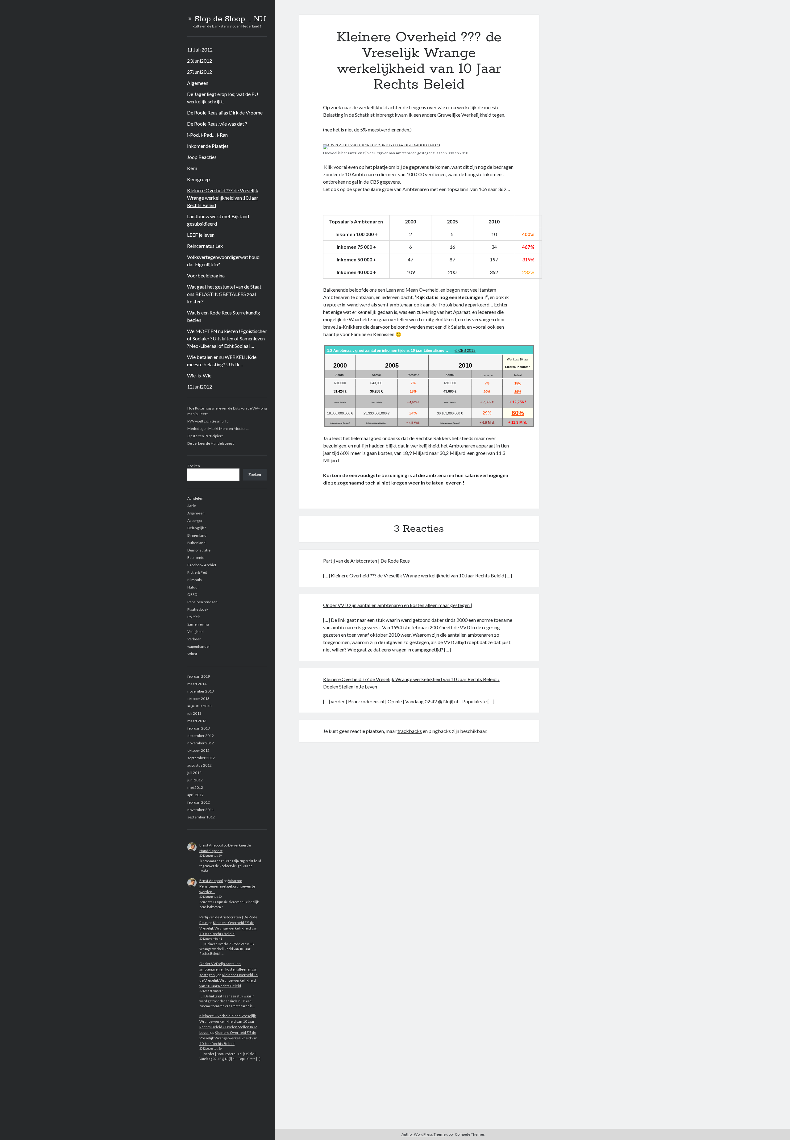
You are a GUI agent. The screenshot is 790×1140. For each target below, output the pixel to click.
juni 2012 (195, 780)
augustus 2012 (199, 765)
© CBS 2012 (465, 350)
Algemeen (197, 83)
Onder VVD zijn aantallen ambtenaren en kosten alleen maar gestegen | (228, 969)
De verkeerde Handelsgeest (210, 443)
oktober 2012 (198, 750)
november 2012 (200, 743)
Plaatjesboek (197, 609)
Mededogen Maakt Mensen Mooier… (218, 428)
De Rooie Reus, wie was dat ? (217, 124)
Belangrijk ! (196, 528)
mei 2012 (195, 787)
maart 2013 (196, 720)
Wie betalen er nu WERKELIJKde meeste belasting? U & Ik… (221, 360)
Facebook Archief (201, 565)
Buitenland (196, 542)
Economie (195, 557)
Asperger (195, 520)
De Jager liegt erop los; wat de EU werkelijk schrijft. (222, 97)
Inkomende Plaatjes (208, 146)
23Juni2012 (199, 61)
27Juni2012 (199, 72)
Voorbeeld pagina (206, 275)
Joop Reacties (202, 157)
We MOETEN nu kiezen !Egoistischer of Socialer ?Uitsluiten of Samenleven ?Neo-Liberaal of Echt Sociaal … (227, 338)
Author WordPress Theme (423, 1134)
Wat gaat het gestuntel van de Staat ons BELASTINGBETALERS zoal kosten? (224, 294)
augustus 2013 (199, 706)
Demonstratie (198, 550)
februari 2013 (198, 728)
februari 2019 (198, 676)
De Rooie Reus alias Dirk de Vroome (225, 112)
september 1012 (201, 817)
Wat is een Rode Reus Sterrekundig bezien (223, 316)
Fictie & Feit (197, 572)
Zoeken (193, 466)
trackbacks (409, 731)
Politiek (193, 616)
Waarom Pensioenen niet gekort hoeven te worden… (227, 886)
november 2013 (200, 691)
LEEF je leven (200, 235)
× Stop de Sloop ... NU (227, 19)
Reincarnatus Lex (205, 246)
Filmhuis (194, 579)
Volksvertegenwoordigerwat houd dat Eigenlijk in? (223, 260)
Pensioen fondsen (202, 602)
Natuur (193, 587)
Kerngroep (198, 179)
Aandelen (195, 498)
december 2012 (200, 735)
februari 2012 (198, 802)
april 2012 (195, 795)
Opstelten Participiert (205, 436)
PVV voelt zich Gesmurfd (208, 421)
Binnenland (196, 535)
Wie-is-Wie (199, 375)
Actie (191, 505)
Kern (192, 168)
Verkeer (194, 639)
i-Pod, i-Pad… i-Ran (207, 135)
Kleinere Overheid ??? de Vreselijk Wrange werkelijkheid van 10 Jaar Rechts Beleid (222, 197)
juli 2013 (194, 713)
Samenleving (198, 624)
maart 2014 (196, 683)
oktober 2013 (198, 698)
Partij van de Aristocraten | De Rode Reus (366, 561)
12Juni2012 (199, 386)
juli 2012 (194, 772)
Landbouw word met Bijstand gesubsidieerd (218, 220)
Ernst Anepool (211, 845)
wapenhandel (198, 646)
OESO (192, 594)
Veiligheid (195, 631)
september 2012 (201, 757)
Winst (192, 653)
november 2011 (200, 809)
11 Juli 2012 (200, 49)
